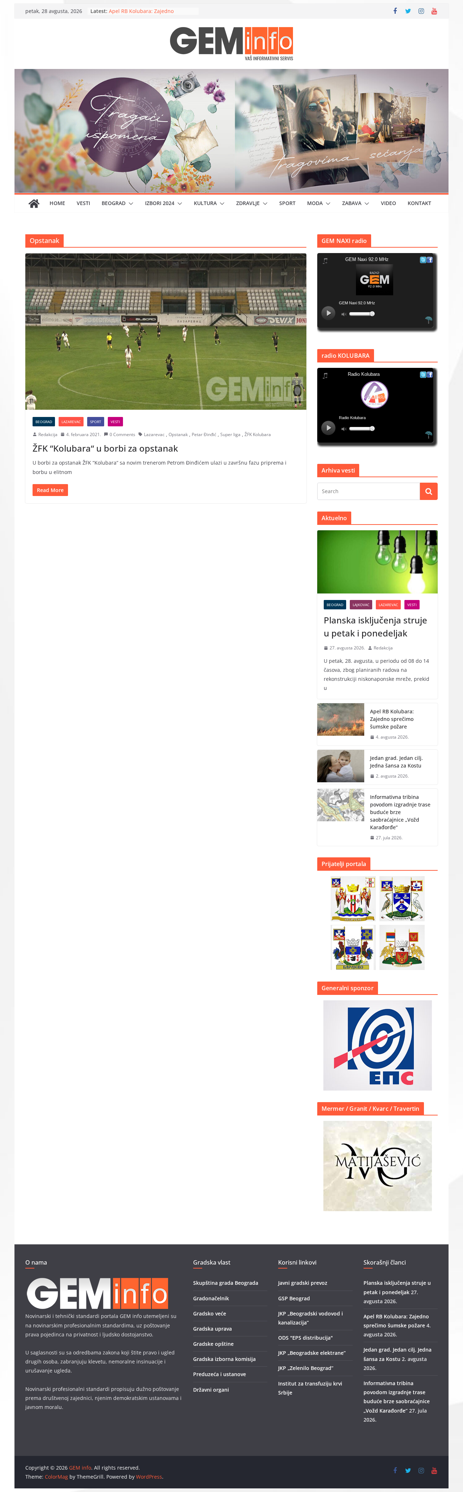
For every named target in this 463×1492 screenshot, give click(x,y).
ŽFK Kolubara (258, 434)
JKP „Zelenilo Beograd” (306, 1368)
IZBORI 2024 (159, 203)
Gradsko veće (209, 1313)
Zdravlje (248, 203)
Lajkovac (361, 604)
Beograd (114, 203)
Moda (315, 203)
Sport (287, 203)
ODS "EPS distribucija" (305, 1337)
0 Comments (122, 434)
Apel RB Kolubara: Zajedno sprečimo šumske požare (141, 15)
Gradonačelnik (211, 1298)
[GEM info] (231, 74)
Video (388, 203)
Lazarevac (71, 421)
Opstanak (178, 434)
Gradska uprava (212, 1328)
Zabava (351, 203)
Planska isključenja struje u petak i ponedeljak (375, 626)
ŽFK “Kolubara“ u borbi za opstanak (105, 448)
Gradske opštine (213, 1343)
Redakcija (48, 434)
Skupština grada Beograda (225, 1282)
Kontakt (419, 203)
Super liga (230, 434)
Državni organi (211, 1389)
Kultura (205, 203)
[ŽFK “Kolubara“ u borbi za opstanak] (165, 331)
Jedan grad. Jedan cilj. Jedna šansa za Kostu (396, 761)
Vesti (83, 203)
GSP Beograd (294, 1298)
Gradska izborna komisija (224, 1359)
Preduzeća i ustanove (219, 1374)
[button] (129, 203)
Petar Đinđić (204, 434)
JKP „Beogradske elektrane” (312, 1352)
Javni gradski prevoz (302, 1282)
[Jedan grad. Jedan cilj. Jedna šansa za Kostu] (340, 767)
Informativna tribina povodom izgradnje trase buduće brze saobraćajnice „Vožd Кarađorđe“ (400, 812)
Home (57, 203)
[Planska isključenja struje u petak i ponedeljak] (377, 561)
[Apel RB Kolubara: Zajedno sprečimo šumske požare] (340, 724)
